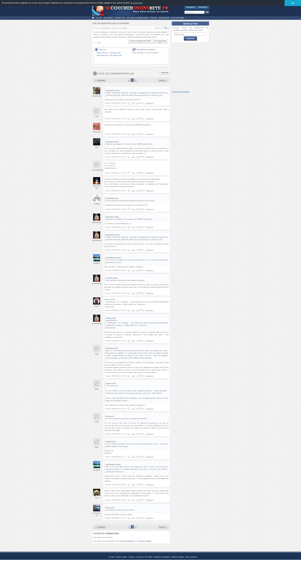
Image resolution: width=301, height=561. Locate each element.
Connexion (202, 7)
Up (138, 103)
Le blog (131, 557)
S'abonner (164, 72)
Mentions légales (178, 557)
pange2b (96, 263)
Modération (164, 18)
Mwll (96, 354)
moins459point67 (98, 170)
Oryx (96, 498)
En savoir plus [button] (136, 3)
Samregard (110, 90)
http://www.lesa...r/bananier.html (109, 53)
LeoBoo (97, 204)
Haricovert (97, 132)
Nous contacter (191, 557)
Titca (107, 507)
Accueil (111, 557)
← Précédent (100, 80)
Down (140, 103)
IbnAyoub (109, 348)
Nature (125, 28)
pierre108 (109, 198)
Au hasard (108, 18)
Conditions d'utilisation (161, 557)
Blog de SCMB (177, 18)
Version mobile (121, 557)
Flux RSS (148, 557)
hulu (96, 147)
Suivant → (163, 80)
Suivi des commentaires (137, 18)
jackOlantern (96, 222)
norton (96, 306)
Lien (133, 103)
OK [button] (293, 3)
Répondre (149, 103)
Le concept (139, 557)
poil (107, 416)
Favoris (153, 18)
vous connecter (128, 541)
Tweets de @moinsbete (180, 92)
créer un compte (145, 541)
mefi (96, 116)
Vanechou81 (96, 96)
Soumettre (120, 18)
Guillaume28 (105, 28)
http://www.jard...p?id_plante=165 (109, 55)
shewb (108, 441)
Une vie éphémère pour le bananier (111, 23)
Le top (99, 18)
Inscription (190, 7)
